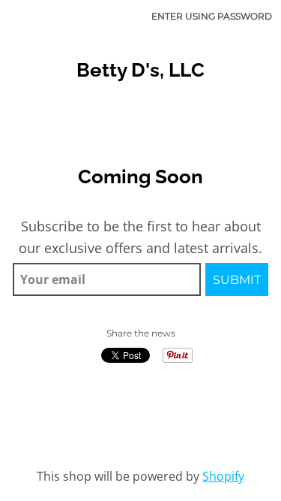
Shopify (223, 476)
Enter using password (211, 16)
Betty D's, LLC (140, 70)
